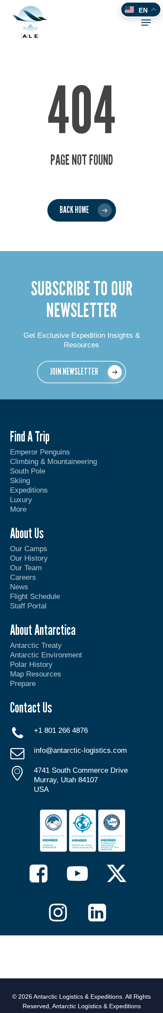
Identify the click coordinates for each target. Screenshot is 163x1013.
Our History (29, 558)
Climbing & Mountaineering (53, 461)
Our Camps (28, 549)
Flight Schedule (35, 596)
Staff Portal (28, 606)
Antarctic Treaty (36, 645)
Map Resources (35, 674)
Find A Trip (30, 436)
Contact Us (31, 707)
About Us (27, 533)
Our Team (26, 568)
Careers (23, 577)
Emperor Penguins (40, 452)
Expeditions (30, 490)
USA (41, 789)
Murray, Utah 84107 (66, 780)
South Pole (27, 471)
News (19, 587)
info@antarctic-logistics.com (80, 750)
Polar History (31, 664)
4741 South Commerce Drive (81, 770)
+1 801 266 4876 (61, 730)
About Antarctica (43, 629)
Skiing (20, 481)
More (18, 509)
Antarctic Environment (46, 655)
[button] (146, 22)
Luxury (21, 500)
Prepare (23, 684)
